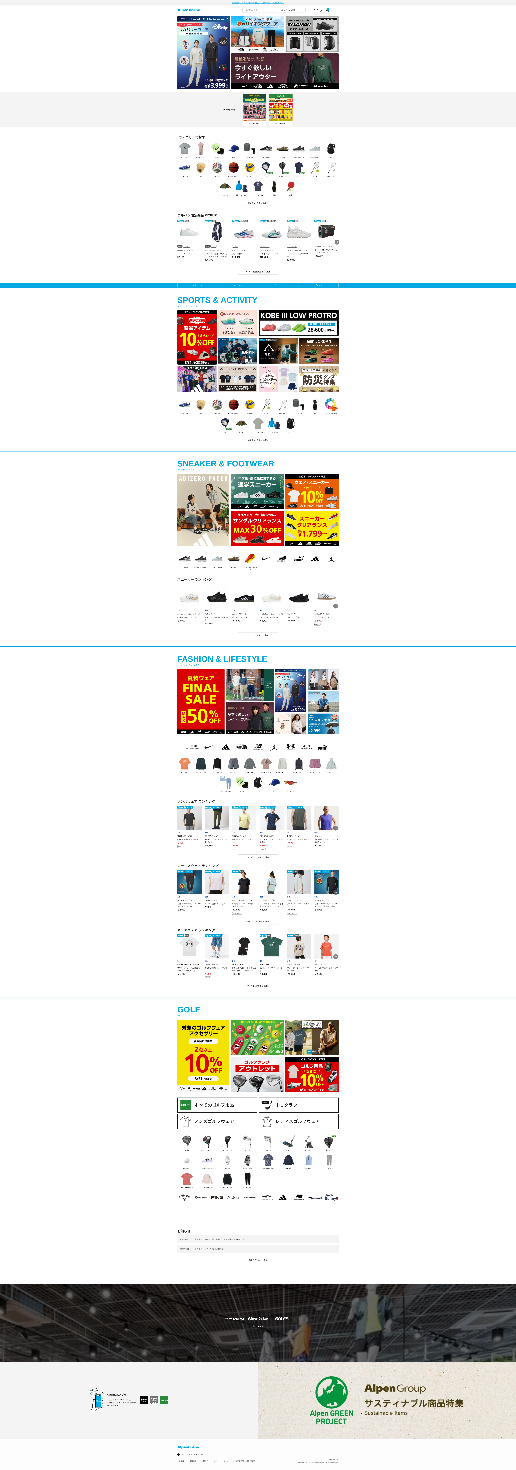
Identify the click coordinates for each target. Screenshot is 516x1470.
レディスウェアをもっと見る (258, 922)
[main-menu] (336, 10)
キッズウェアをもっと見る (258, 986)
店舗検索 (259, 1326)
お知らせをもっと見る (258, 1260)
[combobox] (259, 10)
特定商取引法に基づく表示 (245, 1461)
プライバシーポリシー (222, 1461)
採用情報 (192, 1461)
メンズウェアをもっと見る (258, 857)
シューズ (236, 285)
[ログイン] (321, 10)
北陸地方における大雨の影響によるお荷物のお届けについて (258, 3)
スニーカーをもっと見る (258, 635)
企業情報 (180, 1461)
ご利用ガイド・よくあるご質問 (192, 1455)
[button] (337, 242)
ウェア (277, 285)
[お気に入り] (316, 10)
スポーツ (196, 285)
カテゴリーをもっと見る (258, 203)
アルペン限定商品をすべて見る (257, 272)
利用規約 (205, 1461)
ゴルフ (317, 285)
